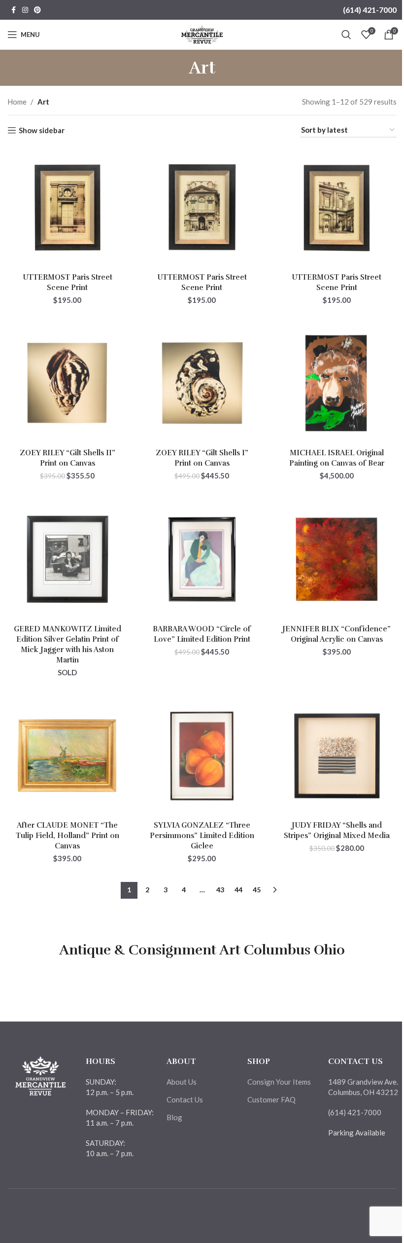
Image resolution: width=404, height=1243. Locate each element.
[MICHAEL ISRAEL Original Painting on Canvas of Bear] (337, 383)
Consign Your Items (279, 1081)
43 (220, 889)
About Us (182, 1081)
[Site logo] (202, 33)
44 (238, 889)
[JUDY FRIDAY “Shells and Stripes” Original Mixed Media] (337, 756)
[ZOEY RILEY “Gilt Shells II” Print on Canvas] (67, 383)
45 (257, 889)
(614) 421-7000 (370, 9)
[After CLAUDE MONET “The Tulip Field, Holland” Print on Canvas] (67, 756)
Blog (174, 1117)
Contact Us (185, 1099)
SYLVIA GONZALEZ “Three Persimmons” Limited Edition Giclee (202, 835)
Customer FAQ (271, 1099)
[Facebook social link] (13, 10)
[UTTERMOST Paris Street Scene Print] (67, 207)
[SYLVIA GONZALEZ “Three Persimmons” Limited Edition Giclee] (202, 756)
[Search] (346, 34)
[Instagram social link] (25, 10)
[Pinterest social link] (37, 10)
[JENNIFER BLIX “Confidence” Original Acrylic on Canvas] (337, 559)
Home (17, 101)
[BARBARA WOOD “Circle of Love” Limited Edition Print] (202, 559)
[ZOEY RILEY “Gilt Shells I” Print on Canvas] (202, 383)
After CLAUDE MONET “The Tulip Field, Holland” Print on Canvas (67, 835)
